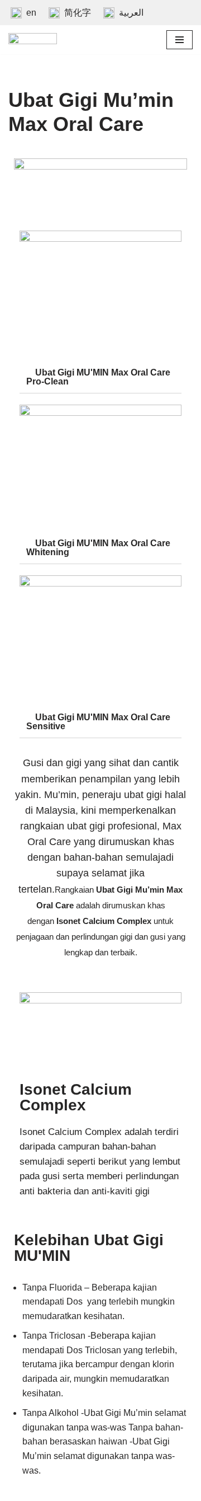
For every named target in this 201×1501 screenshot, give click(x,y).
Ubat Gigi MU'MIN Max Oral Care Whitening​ (98, 547)
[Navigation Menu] (179, 39)
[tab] (100, 377)
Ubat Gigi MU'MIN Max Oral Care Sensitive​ (98, 721)
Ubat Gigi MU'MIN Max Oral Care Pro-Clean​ (98, 377)
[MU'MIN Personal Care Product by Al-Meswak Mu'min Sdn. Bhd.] (32, 39)
